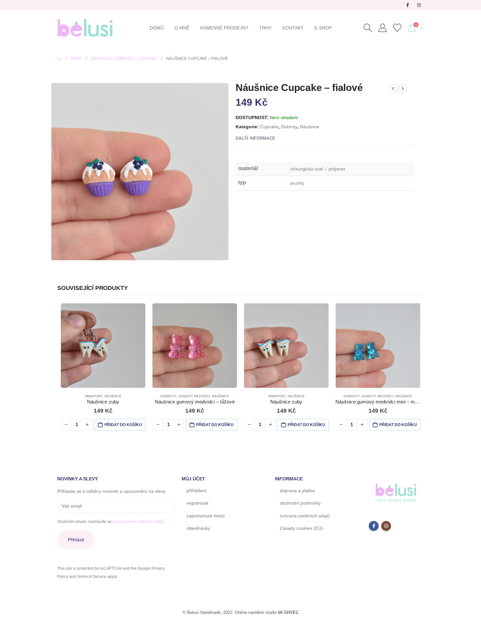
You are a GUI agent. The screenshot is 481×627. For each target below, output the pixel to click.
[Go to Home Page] (59, 59)
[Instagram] (418, 4)
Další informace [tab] (255, 138)
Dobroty (289, 126)
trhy (265, 27)
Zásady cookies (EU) (301, 529)
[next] (402, 88)
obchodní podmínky (300, 504)
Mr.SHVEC (288, 614)
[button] (368, 28)
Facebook (374, 527)
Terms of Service (91, 578)
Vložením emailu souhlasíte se (110, 523)
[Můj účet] (382, 28)
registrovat (197, 504)
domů (157, 27)
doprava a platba (297, 492)
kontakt (293, 27)
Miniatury (91, 398)
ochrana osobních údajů (305, 517)
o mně (181, 27)
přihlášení (197, 492)
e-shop (323, 27)
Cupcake (269, 126)
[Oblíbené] (397, 28)
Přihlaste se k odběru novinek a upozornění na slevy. (112, 492)
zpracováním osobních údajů (138, 523)
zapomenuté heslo (206, 517)
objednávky (198, 529)
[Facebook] (407, 4)
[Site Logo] (85, 28)
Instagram (386, 527)
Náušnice (309, 126)
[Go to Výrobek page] (101, 346)
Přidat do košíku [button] (120, 426)
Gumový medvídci (193, 398)
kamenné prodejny (224, 27)
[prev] (393, 88)
